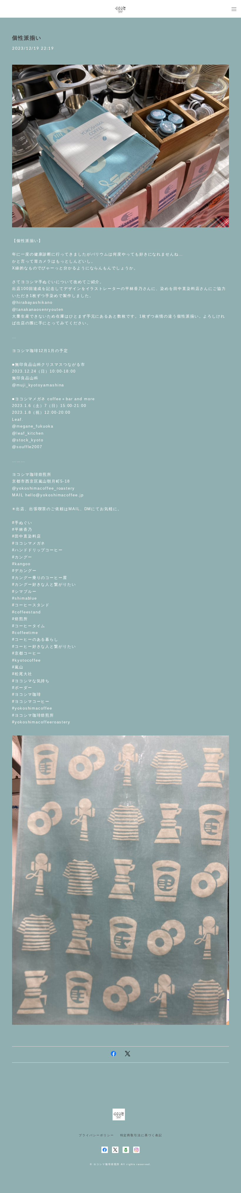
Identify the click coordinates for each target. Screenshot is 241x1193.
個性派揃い (26, 38)
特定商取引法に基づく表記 (141, 1135)
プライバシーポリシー (96, 1135)
